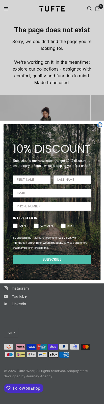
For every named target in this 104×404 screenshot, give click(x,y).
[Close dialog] (99, 124)
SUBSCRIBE (52, 259)
